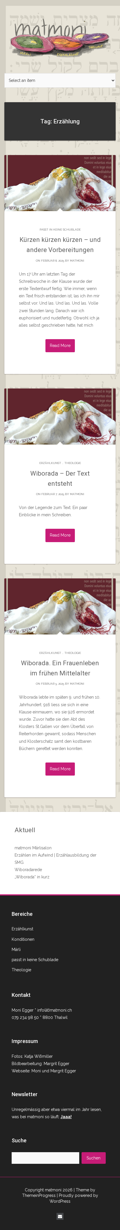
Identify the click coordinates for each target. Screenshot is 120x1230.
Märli (16, 949)
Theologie (72, 463)
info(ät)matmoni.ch (54, 1010)
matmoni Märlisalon (33, 848)
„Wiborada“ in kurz (32, 877)
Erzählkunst (50, 463)
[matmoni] (60, 36)
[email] (60, 1216)
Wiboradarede (28, 869)
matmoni (77, 260)
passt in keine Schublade (60, 229)
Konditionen (23, 939)
